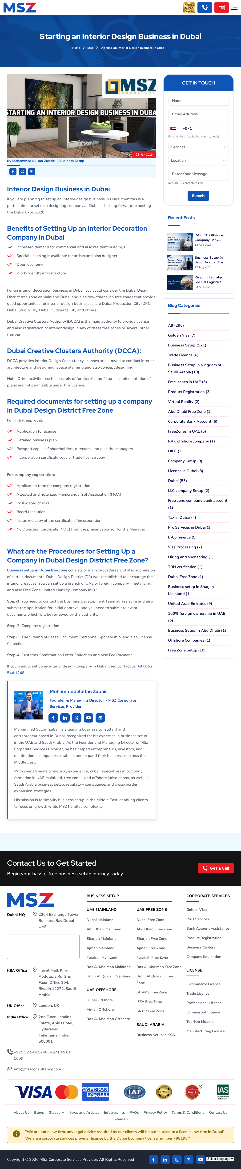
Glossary (56, 1112)
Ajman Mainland (100, 948)
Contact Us (218, 1112)
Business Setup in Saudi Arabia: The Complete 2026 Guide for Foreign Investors (212, 260)
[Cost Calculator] (221, 7)
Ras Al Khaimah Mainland (109, 966)
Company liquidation (203, 956)
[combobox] (171, 147)
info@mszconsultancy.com (37, 1069)
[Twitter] (188, 1159)
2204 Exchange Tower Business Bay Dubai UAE (59, 920)
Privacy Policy (155, 1112)
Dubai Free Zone (150, 919)
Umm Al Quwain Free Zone (155, 979)
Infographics (114, 1112)
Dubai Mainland (100, 919)
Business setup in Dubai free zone (37, 570)
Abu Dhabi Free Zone (154, 929)
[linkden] (165, 1159)
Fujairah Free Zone (152, 957)
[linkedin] (53, 718)
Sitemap (120, 1119)
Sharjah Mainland (101, 938)
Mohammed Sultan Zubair (33, 161)
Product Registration (203, 938)
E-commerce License (203, 984)
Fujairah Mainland (102, 957)
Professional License (203, 1002)
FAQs (134, 1112)
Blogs (39, 1112)
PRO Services (197, 919)
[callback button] (204, 7)
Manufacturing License (205, 1031)
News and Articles (83, 1112)
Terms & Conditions (188, 1112)
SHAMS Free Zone (152, 992)
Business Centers (200, 947)
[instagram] (177, 1159)
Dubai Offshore (100, 1000)
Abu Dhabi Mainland (104, 929)
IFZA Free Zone (149, 1001)
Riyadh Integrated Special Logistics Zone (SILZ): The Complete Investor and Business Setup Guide (210, 280)
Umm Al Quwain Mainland (109, 976)
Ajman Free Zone (151, 948)
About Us (21, 1112)
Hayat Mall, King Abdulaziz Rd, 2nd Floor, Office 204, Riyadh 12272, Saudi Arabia (57, 982)
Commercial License (203, 1012)
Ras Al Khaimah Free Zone (159, 966)
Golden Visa (196, 909)
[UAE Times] (100, 718)
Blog (90, 48)
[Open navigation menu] (234, 7)
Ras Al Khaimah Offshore (108, 1018)
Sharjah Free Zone (152, 938)
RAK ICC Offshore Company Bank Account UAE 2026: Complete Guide (210, 237)
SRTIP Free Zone (150, 1011)
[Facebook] (153, 1159)
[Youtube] (76, 718)
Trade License (197, 993)
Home (76, 48)
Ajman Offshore (100, 1009)
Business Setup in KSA (156, 1034)
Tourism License (199, 1021)
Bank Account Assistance (207, 928)
